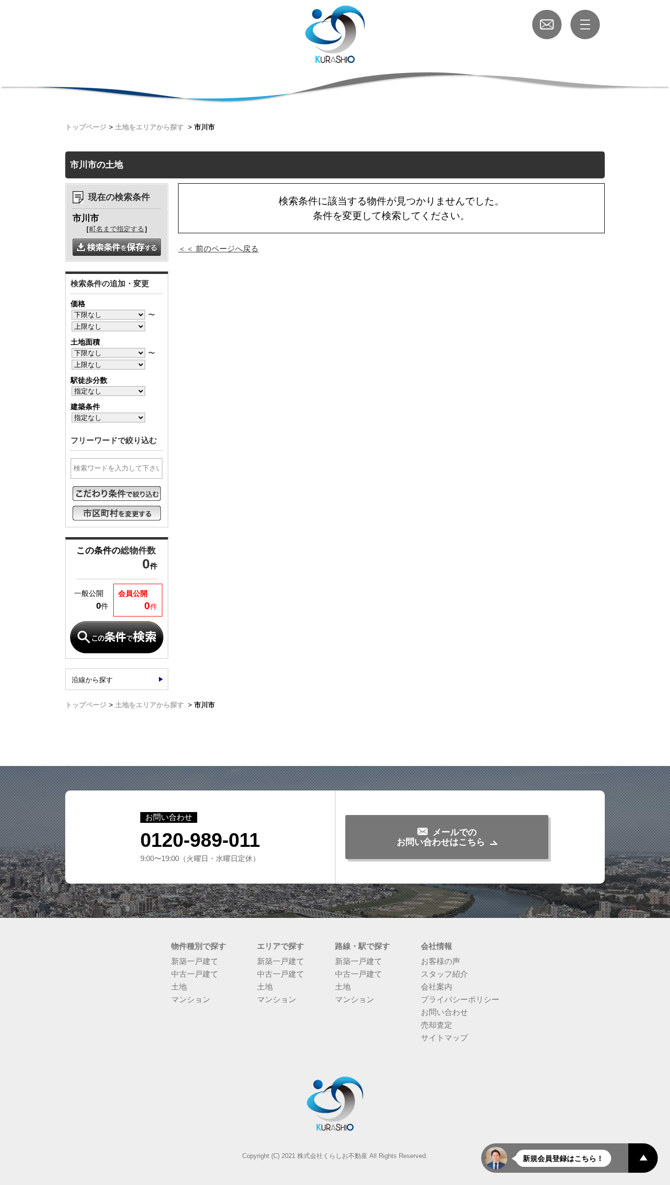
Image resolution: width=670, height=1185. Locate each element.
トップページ (85, 127)
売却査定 (436, 1025)
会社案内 (436, 987)
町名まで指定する (116, 229)
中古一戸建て (194, 974)
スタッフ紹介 (444, 974)
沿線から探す (92, 680)
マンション (190, 999)
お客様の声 (440, 961)
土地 (179, 987)
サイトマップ (444, 1038)
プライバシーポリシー (460, 999)
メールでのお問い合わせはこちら (441, 837)
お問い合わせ (444, 1012)
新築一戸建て (194, 961)
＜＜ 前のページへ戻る (218, 249)
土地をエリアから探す (149, 127)
